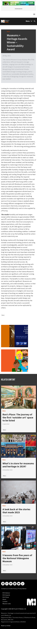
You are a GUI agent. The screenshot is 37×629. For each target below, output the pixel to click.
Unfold (8, 626)
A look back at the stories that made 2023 (16, 511)
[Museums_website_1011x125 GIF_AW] (18, 3)
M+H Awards (6, 595)
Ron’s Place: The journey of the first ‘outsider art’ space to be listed (18, 417)
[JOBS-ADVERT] (14, 360)
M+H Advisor (6, 593)
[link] (18, 397)
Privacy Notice (22, 589)
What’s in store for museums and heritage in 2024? (18, 465)
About (4, 599)
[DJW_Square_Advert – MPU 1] (14, 336)
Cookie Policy (13, 589)
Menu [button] (28, 21)
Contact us (4, 589)
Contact (5, 601)
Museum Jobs (7, 604)
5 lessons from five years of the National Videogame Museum (17, 558)
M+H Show (6, 597)
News (3, 315)
